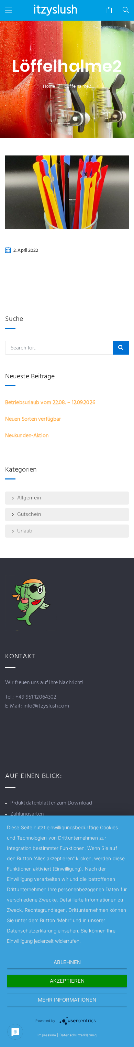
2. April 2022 (25, 251)
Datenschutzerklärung (78, 1035)
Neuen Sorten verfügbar (33, 419)
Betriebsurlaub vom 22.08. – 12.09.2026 (50, 402)
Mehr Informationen (67, 999)
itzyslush (55, 10)
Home (49, 86)
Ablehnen (67, 962)
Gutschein (29, 514)
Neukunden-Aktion (27, 435)
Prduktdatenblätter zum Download (51, 803)
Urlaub (25, 531)
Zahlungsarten (27, 814)
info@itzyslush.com (45, 706)
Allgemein (29, 498)
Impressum (46, 1035)
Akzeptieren (67, 981)
